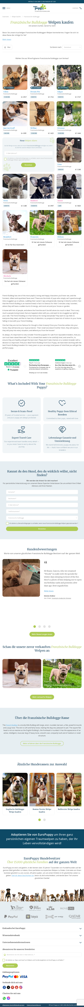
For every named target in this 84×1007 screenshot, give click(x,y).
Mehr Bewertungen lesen (42, 634)
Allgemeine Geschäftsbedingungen (13, 1005)
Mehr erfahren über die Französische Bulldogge (42, 743)
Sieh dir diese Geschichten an (23, 875)
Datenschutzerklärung (34, 1005)
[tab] (34, 626)
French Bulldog (12, 725)
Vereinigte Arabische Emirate (61, 598)
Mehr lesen (6, 39)
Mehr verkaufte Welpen (42, 697)
